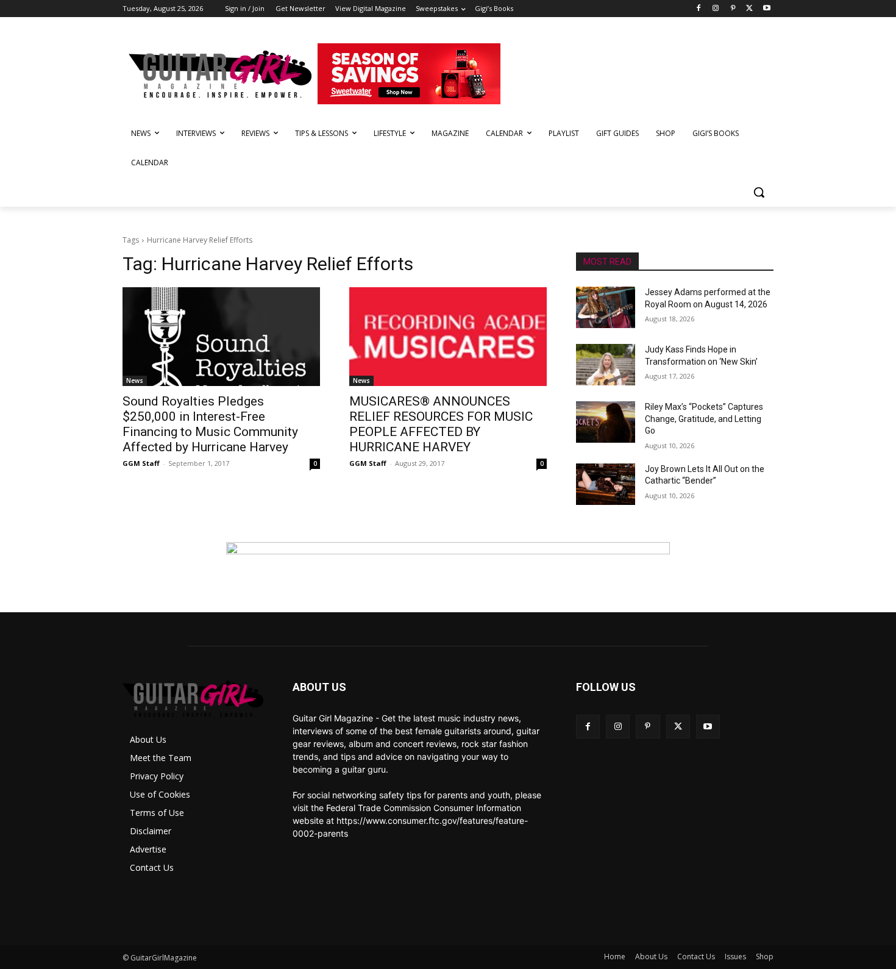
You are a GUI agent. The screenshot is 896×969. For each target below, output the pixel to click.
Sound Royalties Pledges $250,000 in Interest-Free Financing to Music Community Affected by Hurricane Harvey (210, 424)
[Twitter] (749, 9)
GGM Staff (141, 463)
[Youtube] (766, 9)
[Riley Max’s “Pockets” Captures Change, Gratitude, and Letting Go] (605, 422)
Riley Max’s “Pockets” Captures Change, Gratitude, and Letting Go (704, 418)
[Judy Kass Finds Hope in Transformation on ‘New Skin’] (605, 364)
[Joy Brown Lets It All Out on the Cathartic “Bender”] (605, 484)
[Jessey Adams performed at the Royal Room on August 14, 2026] (605, 307)
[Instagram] (716, 9)
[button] (758, 192)
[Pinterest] (733, 9)
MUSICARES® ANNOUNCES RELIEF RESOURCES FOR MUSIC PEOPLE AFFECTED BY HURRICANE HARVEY (441, 424)
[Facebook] (699, 9)
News (134, 380)
